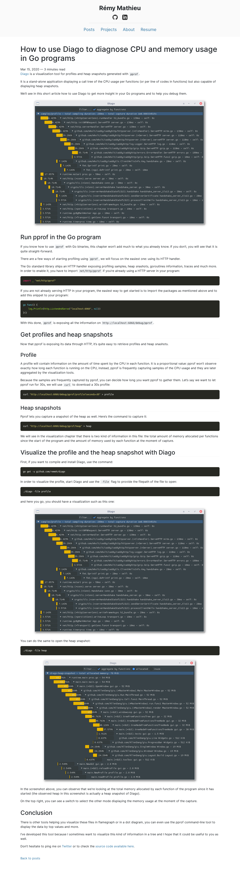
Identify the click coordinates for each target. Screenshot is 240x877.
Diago (24, 74)
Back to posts (30, 858)
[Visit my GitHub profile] (115, 17)
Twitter (67, 846)
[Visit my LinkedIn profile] (125, 17)
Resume (148, 29)
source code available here (114, 846)
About (129, 29)
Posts (89, 29)
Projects (109, 29)
